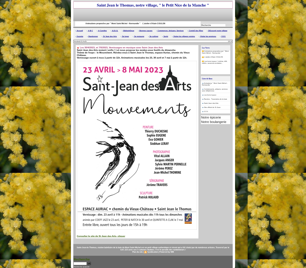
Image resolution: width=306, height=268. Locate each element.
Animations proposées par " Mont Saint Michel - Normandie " (94, 23)
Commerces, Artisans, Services (170, 31)
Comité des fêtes (195, 31)
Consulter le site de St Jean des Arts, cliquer (101, 236)
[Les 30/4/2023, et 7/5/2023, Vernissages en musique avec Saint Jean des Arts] (137, 62)
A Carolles (102, 31)
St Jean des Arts (110, 36)
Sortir (165, 36)
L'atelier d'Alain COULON (135, 23)
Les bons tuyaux (210, 95)
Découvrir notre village (217, 31)
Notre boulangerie (213, 122)
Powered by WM (166, 252)
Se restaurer (139, 36)
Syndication (152, 252)
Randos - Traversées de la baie (215, 99)
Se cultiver (153, 36)
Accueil (79, 31)
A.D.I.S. (115, 31)
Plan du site (137, 252)
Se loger (125, 36)
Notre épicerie (211, 117)
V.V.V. (223, 36)
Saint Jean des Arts (211, 103)
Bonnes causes (145, 31)
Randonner (93, 36)
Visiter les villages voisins (184, 36)
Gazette (79, 36)
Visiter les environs (208, 36)
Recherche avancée (81, 267)
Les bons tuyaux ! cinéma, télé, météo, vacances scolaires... (214, 58)
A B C (90, 31)
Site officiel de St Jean (212, 107)
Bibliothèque (128, 31)
